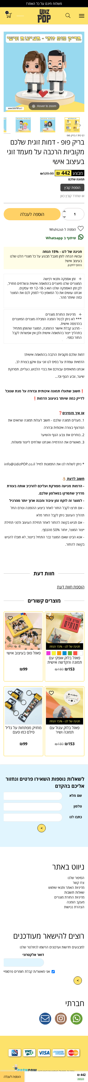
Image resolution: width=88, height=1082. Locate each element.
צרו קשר (78, 882)
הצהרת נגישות (74, 907)
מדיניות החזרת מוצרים (69, 897)
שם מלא (75, 795)
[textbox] (44, 782)
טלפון (78, 806)
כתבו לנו (75, 817)
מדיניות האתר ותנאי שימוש (66, 887)
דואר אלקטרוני (33, 954)
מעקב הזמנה (75, 902)
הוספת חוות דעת (70, 587)
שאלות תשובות (74, 892)
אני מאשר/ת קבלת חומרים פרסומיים (25, 971)
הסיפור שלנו (76, 877)
